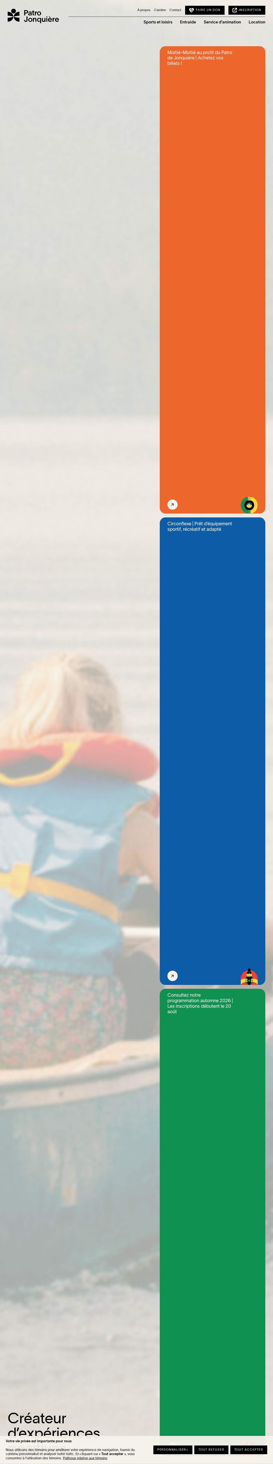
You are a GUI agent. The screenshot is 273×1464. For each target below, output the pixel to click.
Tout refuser (211, 1449)
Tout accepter (248, 1449)
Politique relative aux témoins (85, 1458)
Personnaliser (172, 1449)
